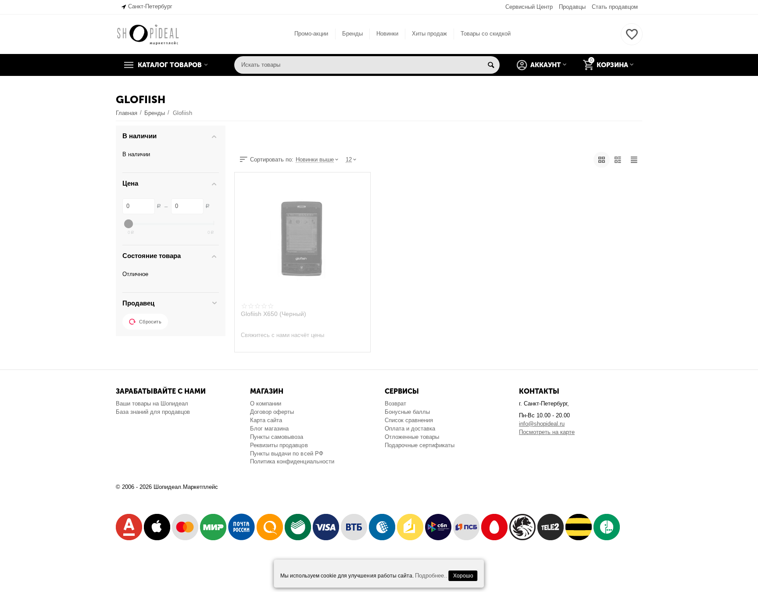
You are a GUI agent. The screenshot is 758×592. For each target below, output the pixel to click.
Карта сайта (266, 420)
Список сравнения (409, 420)
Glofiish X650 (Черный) (273, 313)
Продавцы (572, 7)
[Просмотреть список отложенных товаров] (632, 39)
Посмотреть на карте (547, 432)
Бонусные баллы (407, 412)
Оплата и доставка (410, 428)
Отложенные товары (412, 437)
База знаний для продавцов (153, 412)
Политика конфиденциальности (292, 461)
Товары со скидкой (486, 33)
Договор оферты (272, 412)
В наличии (136, 154)
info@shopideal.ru (542, 423)
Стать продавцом (615, 7)
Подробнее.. (431, 575)
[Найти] (491, 65)
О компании (265, 403)
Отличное (135, 274)
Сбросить (150, 321)
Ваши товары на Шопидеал (152, 403)
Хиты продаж (429, 33)
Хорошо (463, 576)
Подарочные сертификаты (419, 445)
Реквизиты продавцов (278, 445)
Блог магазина (269, 428)
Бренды (352, 33)
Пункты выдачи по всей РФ (286, 453)
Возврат (395, 403)
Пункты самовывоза (276, 437)
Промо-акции (311, 33)
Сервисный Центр (529, 7)
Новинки (387, 33)
